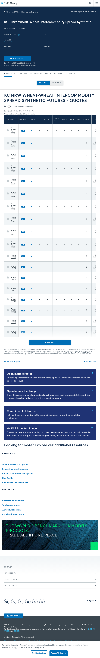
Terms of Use (43, 641)
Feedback (15, 616)
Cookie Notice (31, 641)
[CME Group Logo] (9, 3)
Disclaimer (8, 641)
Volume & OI (36, 74)
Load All (50, 342)
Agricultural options (11, 510)
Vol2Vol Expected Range (22, 428)
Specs (48, 74)
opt (23, 130)
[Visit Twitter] (13, 602)
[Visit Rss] (42, 602)
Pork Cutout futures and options (17, 474)
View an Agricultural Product (82, 12)
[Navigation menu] (96, 3)
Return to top (90, 361)
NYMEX (7, 631)
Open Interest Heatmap (21, 391)
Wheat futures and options (15, 464)
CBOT (92, 629)
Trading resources (11, 505)
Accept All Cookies (58, 653)
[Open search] (90, 3)
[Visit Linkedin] (27, 602)
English (90, 601)
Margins (58, 74)
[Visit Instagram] (35, 602)
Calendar (70, 74)
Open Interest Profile (19, 374)
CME (87, 629)
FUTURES (43, 83)
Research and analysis (13, 501)
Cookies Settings (39, 653)
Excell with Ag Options (13, 514)
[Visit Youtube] (6, 602)
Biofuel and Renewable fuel (15, 483)
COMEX (17, 631)
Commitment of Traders (21, 411)
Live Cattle (7, 478)
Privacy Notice (19, 641)
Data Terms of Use (56, 641)
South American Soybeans (15, 469)
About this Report (12, 361)
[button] (8, 130)
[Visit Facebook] (20, 602)
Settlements (20, 74)
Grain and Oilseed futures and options (22, 12)
